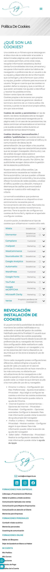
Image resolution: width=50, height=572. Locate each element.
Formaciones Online (12, 535)
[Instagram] (25, 483)
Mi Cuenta (7, 548)
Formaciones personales (15, 518)
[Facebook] (33, 483)
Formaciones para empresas (17, 489)
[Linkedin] (17, 483)
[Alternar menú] (41, 8)
